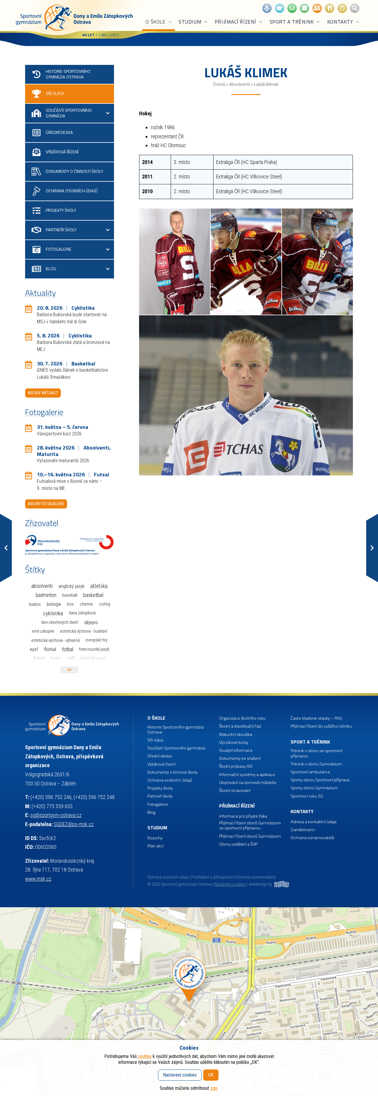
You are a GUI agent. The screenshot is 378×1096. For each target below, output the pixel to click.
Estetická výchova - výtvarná (55, 640)
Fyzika (55, 658)
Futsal (39, 658)
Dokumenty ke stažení (239, 758)
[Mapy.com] (189, 1001)
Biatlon (35, 604)
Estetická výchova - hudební (83, 631)
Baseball (69, 595)
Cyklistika (53, 613)
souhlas (144, 1056)
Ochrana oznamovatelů (312, 837)
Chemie (86, 604)
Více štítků (69, 669)
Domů (219, 84)
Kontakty (340, 22)
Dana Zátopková (82, 613)
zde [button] (213, 1088)
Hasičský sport (92, 658)
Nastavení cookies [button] (230, 884)
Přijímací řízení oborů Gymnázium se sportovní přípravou (250, 826)
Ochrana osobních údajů (167, 877)
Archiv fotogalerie (46, 503)
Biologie (54, 604)
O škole (155, 22)
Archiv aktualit (43, 393)
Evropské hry (96, 640)
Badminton (46, 595)
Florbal (50, 649)
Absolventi (239, 84)
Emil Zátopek (43, 631)
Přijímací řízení (235, 22)
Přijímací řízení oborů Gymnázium (250, 836)
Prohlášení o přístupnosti (212, 877)
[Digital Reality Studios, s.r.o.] (281, 884)
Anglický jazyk (71, 586)
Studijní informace (235, 750)
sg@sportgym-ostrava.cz (56, 815)
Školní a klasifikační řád (240, 726)
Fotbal (67, 649)
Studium (190, 22)
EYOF (34, 649)
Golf (70, 658)
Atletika (98, 586)
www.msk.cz (38, 879)
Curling (104, 604)
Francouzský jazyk (94, 649)
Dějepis (91, 622)
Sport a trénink (292, 22)
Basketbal (93, 595)
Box (70, 604)
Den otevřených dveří (59, 622)
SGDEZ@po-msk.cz (74, 824)
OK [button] (211, 1075)
